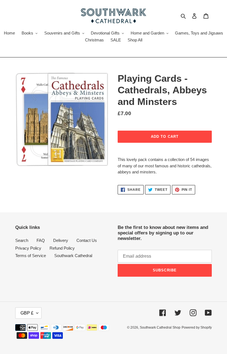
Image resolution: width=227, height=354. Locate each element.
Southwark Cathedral (73, 255)
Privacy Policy (28, 248)
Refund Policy (62, 248)
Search (21, 240)
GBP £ (26, 313)
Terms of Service (30, 255)
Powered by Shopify (197, 327)
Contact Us (86, 240)
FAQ (41, 240)
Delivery (60, 240)
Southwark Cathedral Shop (160, 327)
